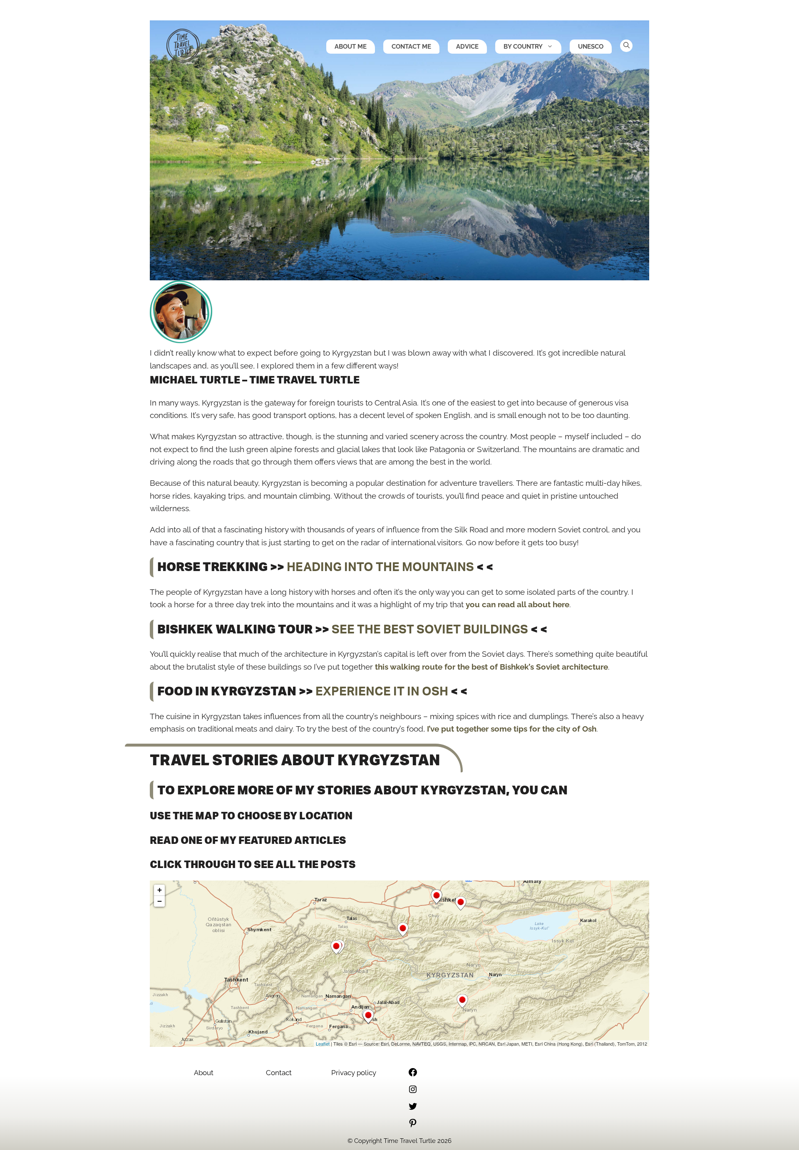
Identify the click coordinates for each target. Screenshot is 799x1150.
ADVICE (467, 46)
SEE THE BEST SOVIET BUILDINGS (430, 630)
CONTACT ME (411, 46)
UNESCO (590, 46)
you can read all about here (517, 604)
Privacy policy (353, 1072)
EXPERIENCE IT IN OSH (381, 692)
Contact (279, 1072)
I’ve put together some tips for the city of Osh (511, 728)
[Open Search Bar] (626, 46)
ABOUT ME (351, 46)
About (203, 1072)
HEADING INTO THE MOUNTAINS (380, 567)
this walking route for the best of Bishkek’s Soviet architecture (491, 666)
